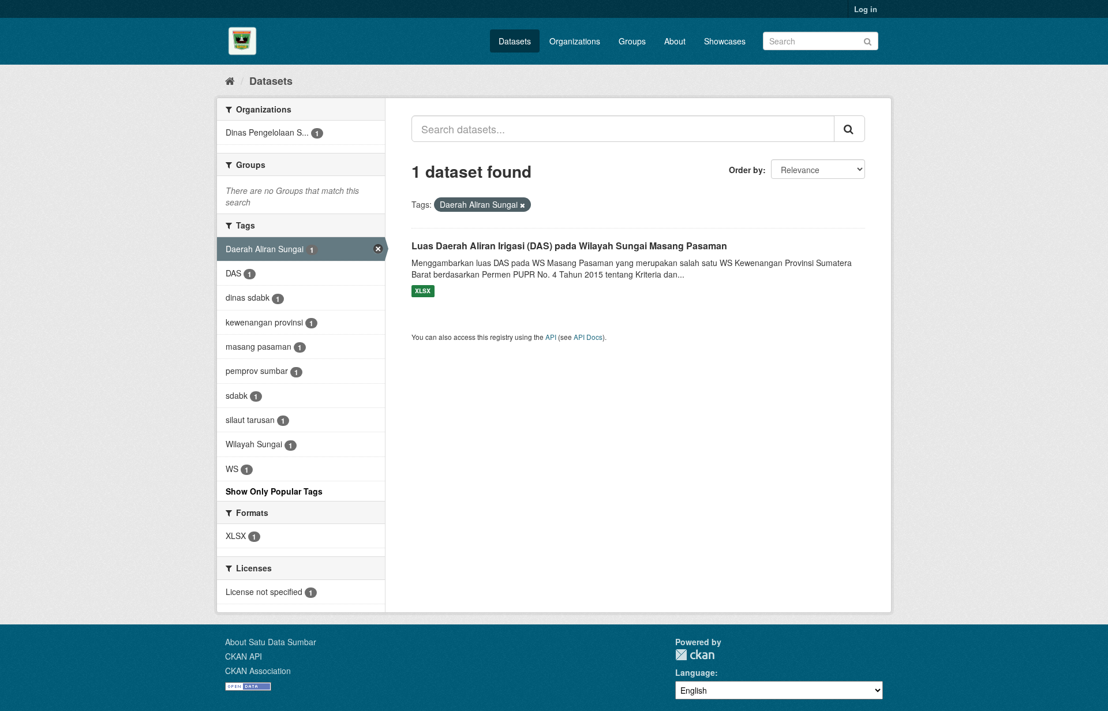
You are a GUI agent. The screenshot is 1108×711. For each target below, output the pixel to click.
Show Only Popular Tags (274, 491)
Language (695, 672)
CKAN (694, 655)
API (550, 337)
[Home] (230, 80)
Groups (632, 41)
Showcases (725, 41)
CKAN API (243, 656)
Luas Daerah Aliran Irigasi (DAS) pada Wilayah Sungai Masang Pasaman (569, 245)
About (675, 41)
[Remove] (522, 204)
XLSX (423, 291)
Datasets (515, 41)
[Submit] (868, 40)
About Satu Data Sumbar (270, 642)
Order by (746, 169)
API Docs (588, 337)
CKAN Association (258, 670)
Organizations (574, 41)
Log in (865, 8)
